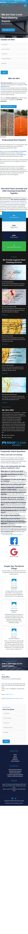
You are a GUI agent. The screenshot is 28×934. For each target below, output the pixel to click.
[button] (14, 455)
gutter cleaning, (20, 203)
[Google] (15, 798)
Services (15, 757)
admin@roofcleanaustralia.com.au (14, 698)
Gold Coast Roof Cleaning (15, 769)
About (15, 756)
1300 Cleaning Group (11, 520)
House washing (12, 203)
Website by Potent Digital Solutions (14, 803)
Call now (9, 2)
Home (15, 754)
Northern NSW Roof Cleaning (15, 776)
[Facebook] (12, 798)
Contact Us (15, 759)
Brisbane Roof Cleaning (15, 771)
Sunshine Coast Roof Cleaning (15, 774)
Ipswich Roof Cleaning (15, 772)
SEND (4, 72)
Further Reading (15, 761)
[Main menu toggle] (25, 5)
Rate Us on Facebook (14, 545)
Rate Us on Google (14, 556)
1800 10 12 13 (9, 694)
